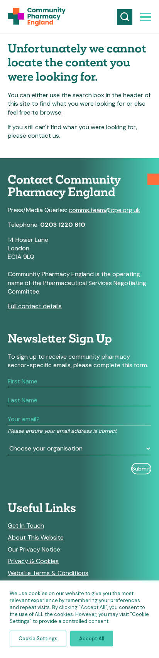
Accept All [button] (91, 638)
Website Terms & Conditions (48, 573)
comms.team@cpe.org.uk (104, 210)
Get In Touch (26, 526)
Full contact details (35, 306)
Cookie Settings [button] (38, 638)
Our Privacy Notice (34, 549)
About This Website (36, 538)
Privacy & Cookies (33, 561)
